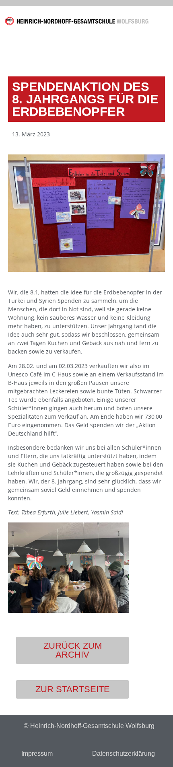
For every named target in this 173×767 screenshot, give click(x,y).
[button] (163, 22)
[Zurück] (48, 52)
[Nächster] (124, 52)
